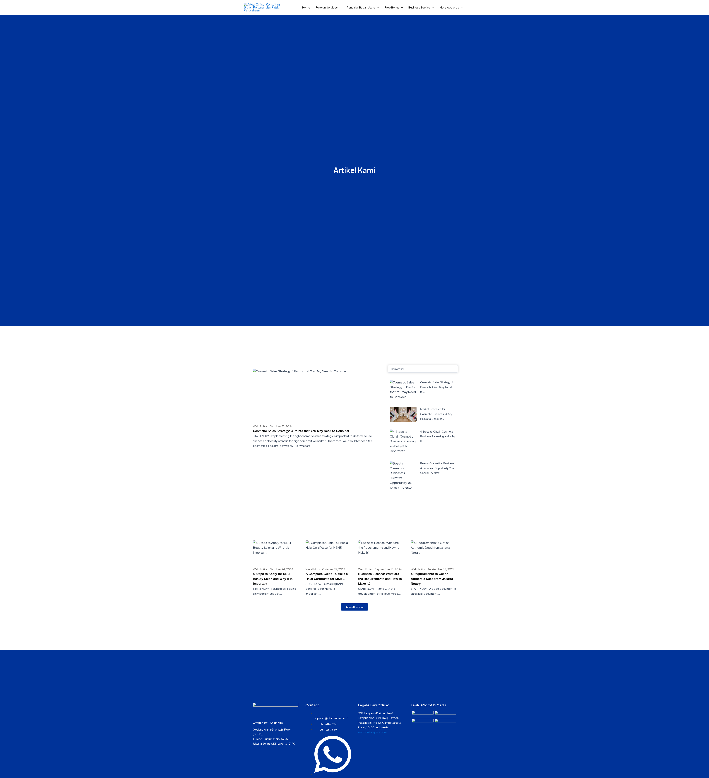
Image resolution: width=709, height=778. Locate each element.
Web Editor (260, 426)
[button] (339, 7)
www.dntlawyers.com (372, 732)
